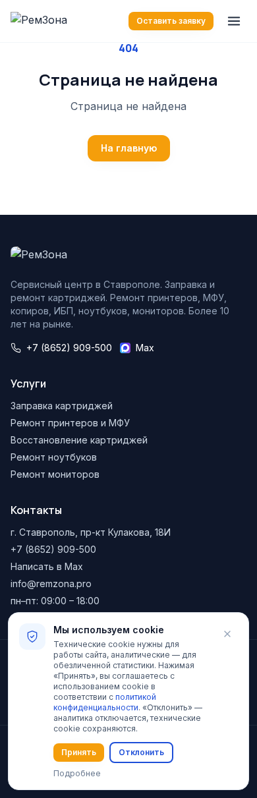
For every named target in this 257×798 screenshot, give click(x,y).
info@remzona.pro (51, 583)
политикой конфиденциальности (104, 702)
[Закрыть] (227, 633)
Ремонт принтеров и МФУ (70, 422)
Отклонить (141, 752)
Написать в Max (47, 566)
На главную (129, 148)
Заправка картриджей (62, 405)
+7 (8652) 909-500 (69, 347)
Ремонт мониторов (55, 474)
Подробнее (77, 773)
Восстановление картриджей (79, 439)
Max (145, 347)
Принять (78, 752)
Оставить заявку (171, 21)
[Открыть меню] (233, 21)
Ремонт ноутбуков (54, 457)
